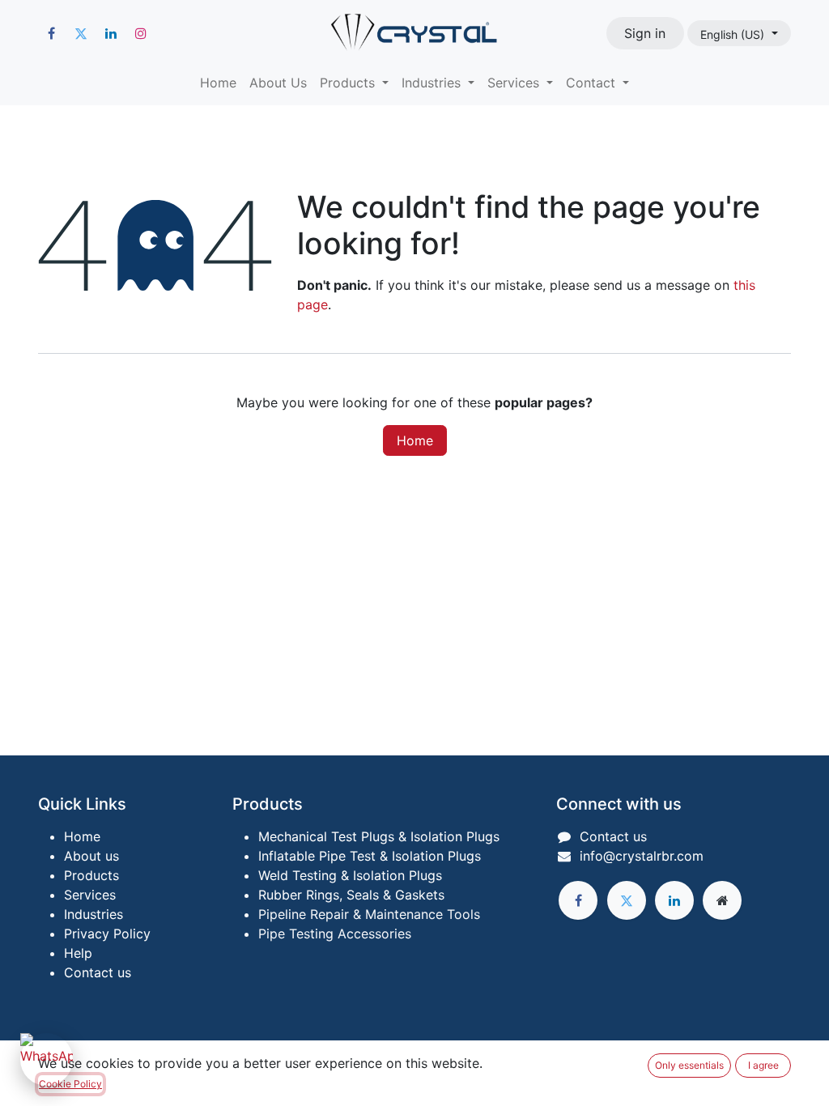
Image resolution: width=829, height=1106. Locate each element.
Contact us (97, 972)
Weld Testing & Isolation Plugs (350, 875)
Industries (93, 914)
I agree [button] (763, 1065)
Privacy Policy (107, 933)
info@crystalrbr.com (642, 856)
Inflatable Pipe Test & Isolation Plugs (369, 856)
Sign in (644, 33)
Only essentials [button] (689, 1065)
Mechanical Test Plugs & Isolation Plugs (379, 836)
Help (78, 953)
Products (91, 875)
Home (415, 440)
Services (90, 895)
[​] (51, 33)
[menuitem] (218, 82)
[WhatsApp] (46, 1059)
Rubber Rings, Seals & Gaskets (351, 895)
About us (91, 856)
